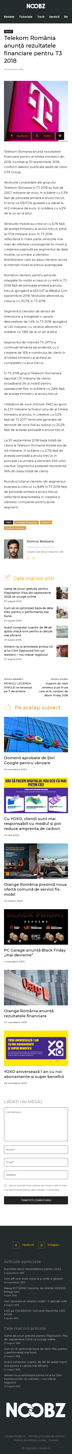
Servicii (8, 31)
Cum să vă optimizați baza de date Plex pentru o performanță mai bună (28, 612)
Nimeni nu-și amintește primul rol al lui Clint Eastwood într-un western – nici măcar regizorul (28, 650)
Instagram (53, 1245)
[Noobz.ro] (36, 6)
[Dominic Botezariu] (13, 549)
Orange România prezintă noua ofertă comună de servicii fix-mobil (35, 889)
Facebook (28, 1245)
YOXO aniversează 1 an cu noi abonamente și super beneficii (34, 1074)
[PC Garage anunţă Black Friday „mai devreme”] (36, 927)
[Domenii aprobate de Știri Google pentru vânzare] (36, 734)
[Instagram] (33, 557)
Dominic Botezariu (40, 541)
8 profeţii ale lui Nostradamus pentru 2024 (32, 1269)
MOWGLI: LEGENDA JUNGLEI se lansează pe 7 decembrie (18, 687)
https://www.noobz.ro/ (40, 546)
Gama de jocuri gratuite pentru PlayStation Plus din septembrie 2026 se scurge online (27, 592)
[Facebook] (28, 557)
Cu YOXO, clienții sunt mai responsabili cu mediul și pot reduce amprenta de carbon (32, 823)
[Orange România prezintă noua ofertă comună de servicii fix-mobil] (36, 861)
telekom (45, 522)
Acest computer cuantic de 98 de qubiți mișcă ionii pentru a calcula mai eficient (28, 631)
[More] (60, 136)
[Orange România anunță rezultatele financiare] (36, 987)
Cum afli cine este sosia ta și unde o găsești (33, 1278)
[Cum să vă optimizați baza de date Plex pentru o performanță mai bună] (62, 612)
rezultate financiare (26, 522)
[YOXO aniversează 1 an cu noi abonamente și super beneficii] (36, 1048)
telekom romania (15, 527)
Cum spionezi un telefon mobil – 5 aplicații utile (35, 1301)
